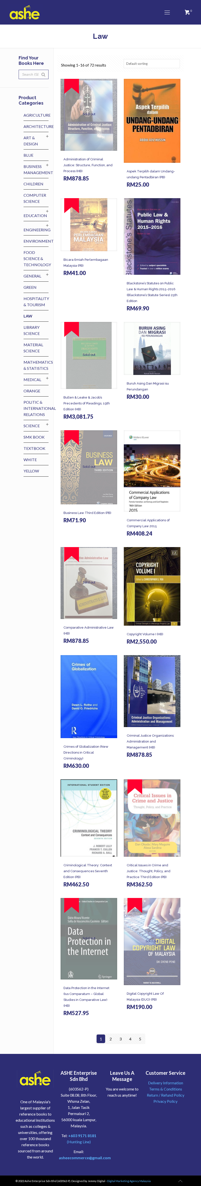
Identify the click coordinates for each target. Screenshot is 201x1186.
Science (32, 425)
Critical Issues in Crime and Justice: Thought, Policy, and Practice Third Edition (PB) (148, 871)
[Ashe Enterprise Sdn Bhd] (25, 12)
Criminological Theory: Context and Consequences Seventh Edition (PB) (87, 871)
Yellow (31, 471)
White (30, 459)
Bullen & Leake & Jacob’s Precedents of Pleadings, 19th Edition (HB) (86, 403)
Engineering (37, 229)
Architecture (39, 126)
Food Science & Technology (37, 258)
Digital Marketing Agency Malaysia (129, 1181)
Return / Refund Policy (165, 1095)
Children (33, 183)
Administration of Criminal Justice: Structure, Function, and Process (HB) (88, 165)
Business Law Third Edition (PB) (87, 513)
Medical (32, 379)
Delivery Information (165, 1082)
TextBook (34, 448)
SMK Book (34, 437)
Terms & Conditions (165, 1089)
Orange (32, 390)
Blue (28, 155)
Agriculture (37, 115)
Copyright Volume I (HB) (145, 634)
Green (30, 287)
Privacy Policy (165, 1101)
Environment (39, 241)
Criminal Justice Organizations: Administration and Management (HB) (150, 741)
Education (35, 215)
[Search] (43, 74)
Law (28, 316)
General (32, 276)
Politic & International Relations (40, 408)
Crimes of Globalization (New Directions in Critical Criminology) (85, 752)
